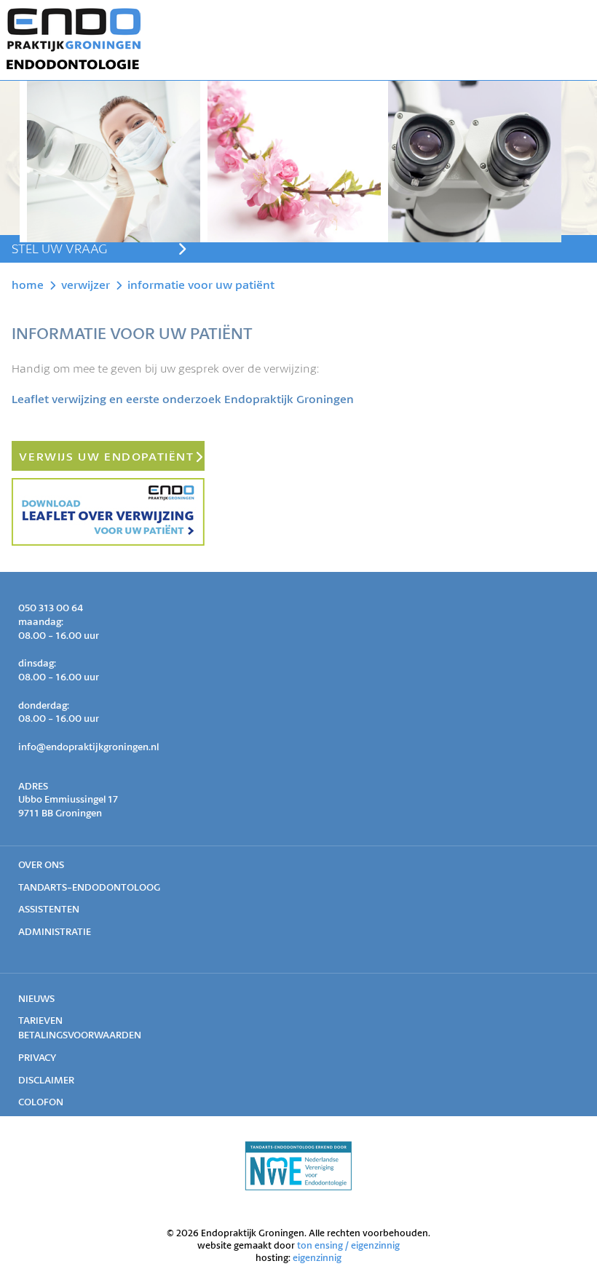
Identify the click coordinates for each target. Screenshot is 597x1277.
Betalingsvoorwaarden (79, 1034)
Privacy (37, 1057)
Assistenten (48, 908)
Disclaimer (46, 1079)
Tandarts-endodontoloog (89, 887)
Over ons (41, 864)
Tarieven (40, 1020)
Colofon (40, 1101)
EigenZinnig (317, 1258)
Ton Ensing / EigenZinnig (348, 1245)
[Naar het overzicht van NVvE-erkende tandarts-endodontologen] (298, 1186)
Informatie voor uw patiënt (200, 284)
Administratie (54, 931)
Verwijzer (85, 284)
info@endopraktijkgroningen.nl (88, 746)
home (28, 284)
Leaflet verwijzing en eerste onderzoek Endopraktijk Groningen (183, 398)
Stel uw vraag (59, 248)
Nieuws (36, 998)
